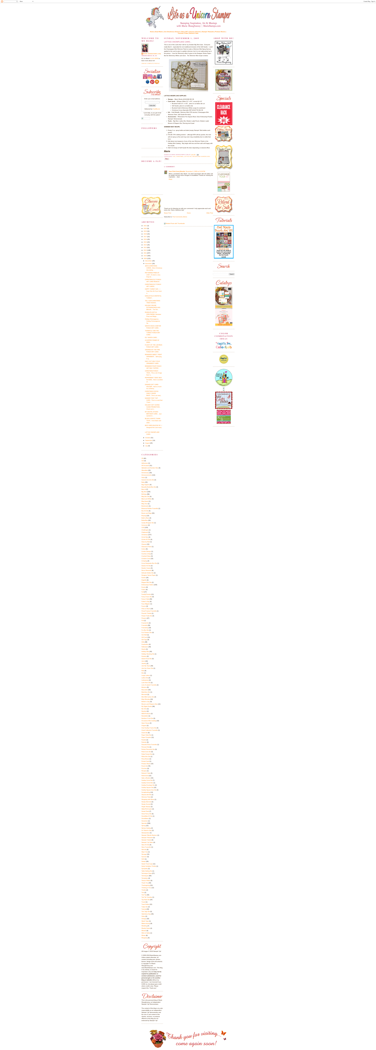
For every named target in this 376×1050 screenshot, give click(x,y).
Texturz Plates (145, 880)
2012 (145, 250)
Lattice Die (188, 156)
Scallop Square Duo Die (148, 790)
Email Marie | (159, 31)
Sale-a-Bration (145, 778)
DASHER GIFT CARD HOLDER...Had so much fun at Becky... (153, 386)
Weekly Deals (145, 928)
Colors (143, 549)
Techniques (145, 875)
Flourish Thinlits (146, 613)
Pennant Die (145, 747)
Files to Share (145, 608)
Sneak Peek (145, 811)
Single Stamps (145, 806)
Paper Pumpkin (146, 737)
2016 (145, 239)
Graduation (144, 644)
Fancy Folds (145, 599)
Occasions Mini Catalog (148, 720)
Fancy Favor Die (146, 596)
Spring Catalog (146, 828)
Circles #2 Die (145, 539)
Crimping (144, 561)
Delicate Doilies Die (147, 573)
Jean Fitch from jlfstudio (177, 171)
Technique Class (146, 873)
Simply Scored (145, 804)
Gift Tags (144, 639)
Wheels (143, 930)
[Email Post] (197, 154)
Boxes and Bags (146, 513)
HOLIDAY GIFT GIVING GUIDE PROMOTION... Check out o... (153, 407)
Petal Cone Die (146, 751)
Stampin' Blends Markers (149, 835)
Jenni (143, 661)
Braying (143, 515)
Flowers (143, 618)
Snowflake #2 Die (146, 816)
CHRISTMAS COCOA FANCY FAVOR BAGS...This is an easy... (153, 393)
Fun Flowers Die (146, 632)
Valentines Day (146, 914)
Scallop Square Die (147, 787)
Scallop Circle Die (146, 780)
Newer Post (167, 213)
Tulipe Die (144, 907)
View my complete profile (150, 63)
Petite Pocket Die (146, 754)
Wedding (144, 926)
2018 (145, 234)
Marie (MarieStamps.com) (152, 53)
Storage (143, 854)
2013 (145, 247)
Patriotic (143, 742)
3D (142, 458)
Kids (142, 670)
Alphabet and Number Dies (149, 468)
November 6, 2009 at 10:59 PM (195, 171)
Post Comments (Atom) (180, 217)
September (149, 440)
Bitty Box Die (145, 496)
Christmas (179, 156)
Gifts (142, 642)
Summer (144, 856)
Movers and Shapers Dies (201, 156)
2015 (145, 242)
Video (143, 916)
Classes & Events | (195, 31)
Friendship (144, 627)
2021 (145, 225)
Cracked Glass (146, 556)
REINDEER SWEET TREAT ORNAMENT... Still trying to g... (153, 356)
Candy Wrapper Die (147, 523)
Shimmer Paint (146, 797)
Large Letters (145, 675)
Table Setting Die (146, 871)
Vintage (143, 918)
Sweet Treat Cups (147, 864)
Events (143, 587)
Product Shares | (220, 31)
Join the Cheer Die (147, 668)
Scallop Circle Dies (147, 783)
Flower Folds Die (146, 616)
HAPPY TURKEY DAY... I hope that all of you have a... (153, 291)
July (146, 446)
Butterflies (144, 520)
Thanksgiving (145, 885)
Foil (142, 620)
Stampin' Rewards (147, 837)
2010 (145, 255)
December (148, 261)
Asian (143, 477)
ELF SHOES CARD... (151, 337)
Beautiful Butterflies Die (148, 487)
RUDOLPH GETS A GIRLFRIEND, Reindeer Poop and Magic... (153, 314)
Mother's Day (145, 701)
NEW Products (145, 713)
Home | (152, 31)
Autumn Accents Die (147, 480)
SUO (142, 859)
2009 (145, 258)
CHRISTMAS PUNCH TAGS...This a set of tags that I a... (153, 373)
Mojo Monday (145, 699)
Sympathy (144, 868)
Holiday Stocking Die (147, 654)
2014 (145, 245)
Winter (143, 935)
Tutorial (143, 909)
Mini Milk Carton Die (147, 697)
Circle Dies (144, 537)
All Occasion (145, 465)
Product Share (145, 763)
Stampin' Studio (146, 840)
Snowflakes (145, 818)
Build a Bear (145, 518)
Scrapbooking (145, 792)
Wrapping (144, 938)
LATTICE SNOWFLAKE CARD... (178, 42)
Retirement (144, 775)
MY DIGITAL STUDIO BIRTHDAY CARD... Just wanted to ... (153, 414)
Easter (143, 577)
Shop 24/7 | (185, 31)
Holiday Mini (145, 651)
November (148, 263)
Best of (143, 489)
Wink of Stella (145, 933)
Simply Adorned (146, 802)
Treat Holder (145, 904)
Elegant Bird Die (146, 582)
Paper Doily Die (146, 735)
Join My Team (145, 666)
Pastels (143, 740)
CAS (174, 156)
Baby (143, 482)
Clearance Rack (146, 546)
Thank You (144, 883)
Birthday (144, 494)
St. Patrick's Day (146, 830)
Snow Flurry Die (146, 814)
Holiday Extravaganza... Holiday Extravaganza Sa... (152, 321)
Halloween (144, 647)
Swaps (143, 861)
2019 (145, 231)
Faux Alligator (145, 604)
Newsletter (144, 716)
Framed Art (144, 623)
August (147, 443)
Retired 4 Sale (193, 33)
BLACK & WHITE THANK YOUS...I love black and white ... (153, 420)
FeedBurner (156, 109)
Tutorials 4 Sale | (183, 33)
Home (189, 213)
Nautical (143, 711)
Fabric (143, 589)
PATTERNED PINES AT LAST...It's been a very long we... (152, 275)
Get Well (144, 635)
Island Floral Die (146, 658)
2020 (145, 228)
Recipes (143, 771)
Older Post (209, 213)
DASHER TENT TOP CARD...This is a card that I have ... (153, 400)
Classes (143, 544)
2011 (145, 253)
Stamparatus (145, 833)
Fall (142, 592)
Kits (142, 673)
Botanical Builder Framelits (149, 508)
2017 (145, 236)
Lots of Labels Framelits (148, 685)
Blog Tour (144, 503)
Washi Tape (145, 921)
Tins (142, 892)
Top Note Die (145, 899)
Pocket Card (145, 761)
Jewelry (143, 663)
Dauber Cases (145, 568)
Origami (143, 725)
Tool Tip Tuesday (146, 897)
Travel (143, 902)
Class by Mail (145, 542)
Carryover (144, 525)
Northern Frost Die (147, 718)
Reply (170, 179)
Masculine (144, 689)
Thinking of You (146, 887)
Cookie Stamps (146, 551)
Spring (143, 825)
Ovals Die (144, 732)
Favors (143, 606)
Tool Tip (143, 895)
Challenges (144, 530)
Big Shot (144, 491)
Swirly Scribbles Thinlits (148, 866)
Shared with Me (146, 794)
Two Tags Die (145, 911)
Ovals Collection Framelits (149, 730)
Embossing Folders (147, 584)
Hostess (143, 656)
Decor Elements (146, 570)
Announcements (146, 475)
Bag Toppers (145, 484)
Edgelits (143, 580)
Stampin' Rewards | (208, 31)
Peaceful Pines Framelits (149, 744)
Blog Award (144, 501)
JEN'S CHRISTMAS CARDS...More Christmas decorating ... (153, 268)
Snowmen (144, 821)
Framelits (144, 625)
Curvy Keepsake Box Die (149, 563)
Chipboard (144, 532)
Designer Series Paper (148, 575)
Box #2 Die (144, 511)
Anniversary (145, 472)
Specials (144, 823)
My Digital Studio (146, 706)
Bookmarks (144, 506)
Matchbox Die (145, 692)
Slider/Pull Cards (146, 809)
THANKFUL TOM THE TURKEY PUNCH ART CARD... (152, 333)
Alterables (144, 470)
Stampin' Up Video (147, 842)
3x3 (142, 460)
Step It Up (144, 852)
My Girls (144, 709)
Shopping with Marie (147, 799)
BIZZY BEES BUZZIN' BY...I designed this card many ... (153, 427)
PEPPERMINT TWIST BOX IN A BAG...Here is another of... (154, 380)
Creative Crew (145, 558)
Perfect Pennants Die (148, 749)
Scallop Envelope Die (148, 785)
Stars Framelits (146, 847)
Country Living (145, 554)
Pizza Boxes (145, 759)
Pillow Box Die (145, 756)
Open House (145, 723)
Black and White (146, 499)
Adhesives (144, 463)
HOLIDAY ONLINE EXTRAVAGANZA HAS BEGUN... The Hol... (152, 307)
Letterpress (145, 680)
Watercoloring (145, 923)
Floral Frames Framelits (148, 611)
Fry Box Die (145, 630)
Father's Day (145, 601)
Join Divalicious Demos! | (172, 31)
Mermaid (144, 694)
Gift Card (144, 637)
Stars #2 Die (145, 844)
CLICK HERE (154, 58)
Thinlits (143, 890)
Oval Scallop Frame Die (148, 728)
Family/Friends (146, 594)
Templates (144, 878)
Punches (144, 768)
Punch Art (144, 766)
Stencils (143, 849)
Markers (144, 687)
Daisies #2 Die (145, 565)
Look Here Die (145, 682)
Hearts (143, 649)
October (148, 437)
